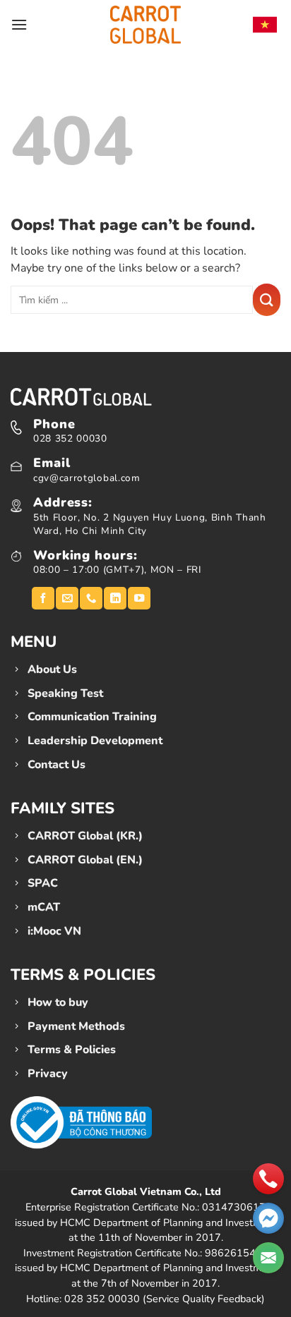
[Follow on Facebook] (43, 598)
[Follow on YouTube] (139, 598)
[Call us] (91, 598)
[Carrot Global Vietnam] (145, 24)
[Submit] (266, 300)
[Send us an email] (67, 598)
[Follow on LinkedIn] (115, 598)
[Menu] (19, 24)
